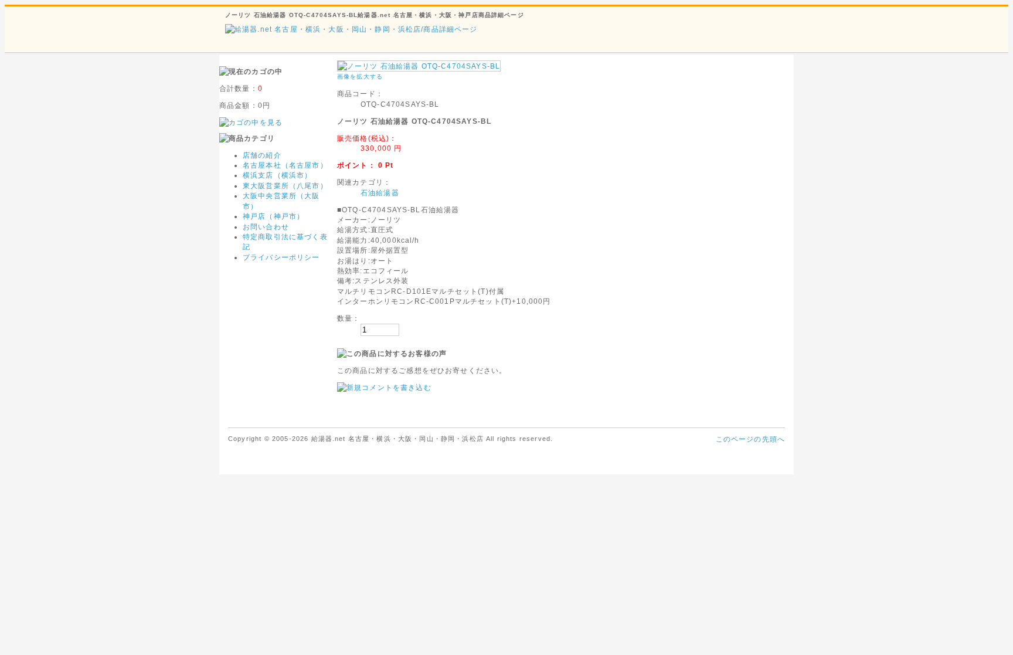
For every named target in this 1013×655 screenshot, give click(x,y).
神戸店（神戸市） (273, 216)
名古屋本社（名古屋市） (285, 165)
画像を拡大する (360, 76)
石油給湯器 (380, 192)
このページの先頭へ (750, 439)
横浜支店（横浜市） (277, 175)
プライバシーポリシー (281, 257)
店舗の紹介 (262, 155)
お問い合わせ (266, 226)
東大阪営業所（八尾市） (285, 185)
